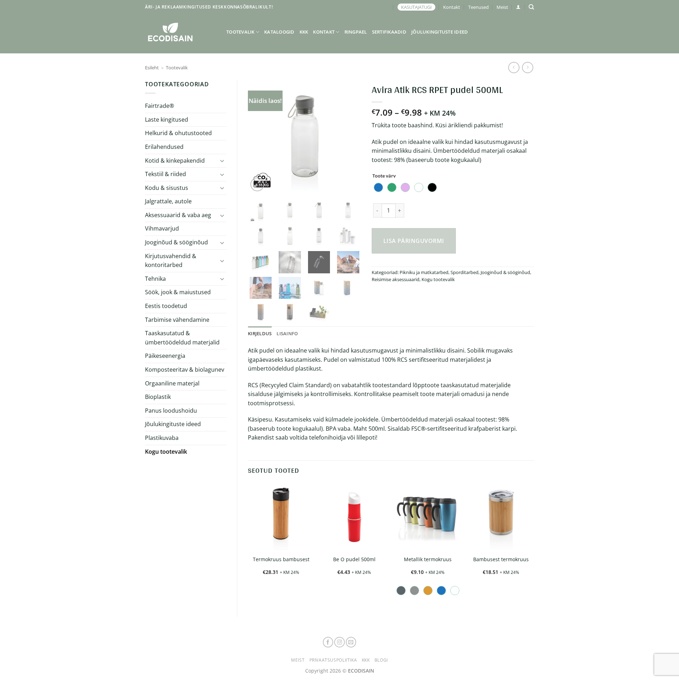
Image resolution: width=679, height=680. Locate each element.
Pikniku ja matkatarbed (424, 272)
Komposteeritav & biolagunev (184, 369)
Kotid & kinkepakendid (175, 160)
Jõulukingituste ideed (439, 32)
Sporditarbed (464, 272)
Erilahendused (164, 147)
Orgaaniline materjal (172, 383)
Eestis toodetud (166, 306)
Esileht (152, 67)
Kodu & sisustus (166, 188)
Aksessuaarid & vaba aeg (178, 215)
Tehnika (155, 279)
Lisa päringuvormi (413, 241)
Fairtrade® (159, 106)
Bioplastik (158, 397)
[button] (518, 6)
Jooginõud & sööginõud (176, 242)
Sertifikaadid (389, 32)
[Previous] (259, 136)
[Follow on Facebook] (328, 642)
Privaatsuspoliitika (333, 660)
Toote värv (384, 176)
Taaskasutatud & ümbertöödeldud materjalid (182, 337)
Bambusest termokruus (501, 559)
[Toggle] (222, 160)
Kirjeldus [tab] (260, 333)
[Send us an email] (351, 642)
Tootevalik (240, 32)
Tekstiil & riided (165, 174)
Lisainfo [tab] (287, 333)
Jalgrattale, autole (168, 201)
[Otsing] (531, 7)
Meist (502, 7)
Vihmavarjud (162, 228)
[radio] (378, 187)
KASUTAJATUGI (416, 7)
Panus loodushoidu (171, 410)
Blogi (381, 660)
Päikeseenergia (165, 356)
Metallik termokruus (428, 559)
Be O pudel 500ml (354, 559)
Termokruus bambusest (281, 559)
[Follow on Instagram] (339, 642)
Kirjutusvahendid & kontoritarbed (170, 260)
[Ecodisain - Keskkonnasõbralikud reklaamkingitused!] (180, 32)
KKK (304, 32)
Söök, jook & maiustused (178, 292)
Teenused (478, 7)
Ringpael (355, 32)
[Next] (349, 136)
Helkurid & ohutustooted (178, 133)
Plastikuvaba (162, 438)
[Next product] (513, 67)
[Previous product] (527, 67)
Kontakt (451, 7)
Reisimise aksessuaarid (395, 279)
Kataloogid (279, 32)
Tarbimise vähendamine (177, 320)
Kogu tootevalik (166, 451)
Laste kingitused (166, 119)
